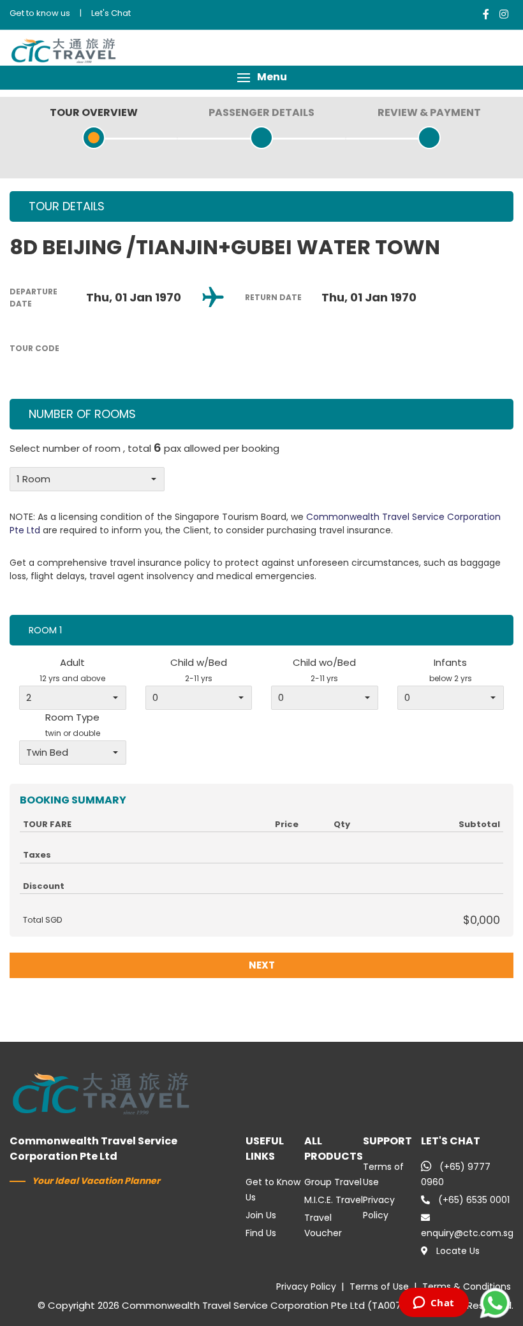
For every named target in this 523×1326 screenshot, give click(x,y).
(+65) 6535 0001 (474, 1199)
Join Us (261, 1215)
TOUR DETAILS (67, 206)
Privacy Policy (306, 1286)
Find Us (261, 1233)
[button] (261, 77)
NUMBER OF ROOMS (82, 414)
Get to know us (40, 13)
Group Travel (333, 1182)
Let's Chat (111, 13)
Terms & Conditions (466, 1286)
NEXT (262, 965)
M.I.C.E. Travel (333, 1199)
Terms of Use (379, 1286)
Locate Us (458, 1250)
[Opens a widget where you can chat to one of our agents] (433, 1304)
